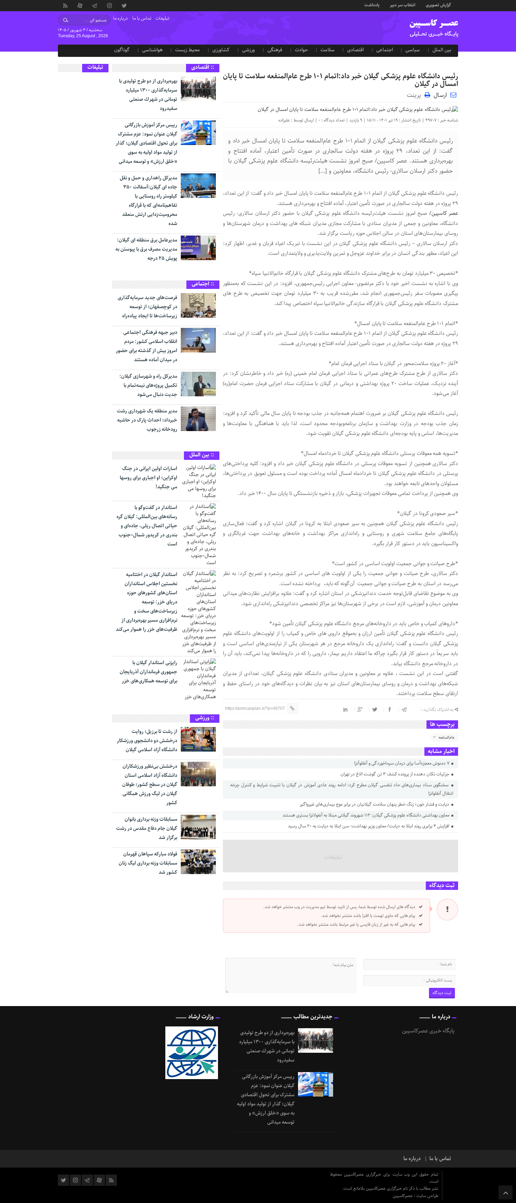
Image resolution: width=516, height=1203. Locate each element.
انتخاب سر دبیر (402, 4)
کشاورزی (221, 50)
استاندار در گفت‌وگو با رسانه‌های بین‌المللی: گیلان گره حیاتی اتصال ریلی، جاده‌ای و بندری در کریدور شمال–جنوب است (147, 525)
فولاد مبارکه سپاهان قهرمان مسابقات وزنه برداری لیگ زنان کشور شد (148, 863)
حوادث (301, 50)
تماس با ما (141, 18)
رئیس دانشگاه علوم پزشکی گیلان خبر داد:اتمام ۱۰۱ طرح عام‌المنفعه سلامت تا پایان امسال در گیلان (340, 80)
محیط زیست (187, 50)
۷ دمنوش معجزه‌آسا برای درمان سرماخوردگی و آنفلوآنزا (402, 763)
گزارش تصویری (438, 4)
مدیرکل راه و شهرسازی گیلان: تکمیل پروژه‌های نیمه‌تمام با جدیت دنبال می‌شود (148, 385)
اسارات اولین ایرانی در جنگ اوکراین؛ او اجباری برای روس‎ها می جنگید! (148, 477)
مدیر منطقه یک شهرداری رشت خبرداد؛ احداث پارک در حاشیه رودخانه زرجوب (147, 420)
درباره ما (120, 18)
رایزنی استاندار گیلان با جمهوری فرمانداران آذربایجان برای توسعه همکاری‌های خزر (148, 672)
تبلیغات (162, 18)
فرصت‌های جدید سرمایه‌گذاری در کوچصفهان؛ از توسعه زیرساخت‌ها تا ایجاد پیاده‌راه (147, 306)
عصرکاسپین (403, 1195)
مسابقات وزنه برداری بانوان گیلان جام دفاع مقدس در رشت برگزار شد (146, 828)
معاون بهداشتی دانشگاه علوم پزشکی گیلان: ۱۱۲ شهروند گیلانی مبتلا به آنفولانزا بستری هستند (366, 815)
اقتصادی (355, 50)
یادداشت (371, 4)
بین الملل (441, 50)
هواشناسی (152, 50)
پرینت (415, 95)
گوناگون (122, 50)
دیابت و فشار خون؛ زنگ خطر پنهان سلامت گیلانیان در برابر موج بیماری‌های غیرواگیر (375, 804)
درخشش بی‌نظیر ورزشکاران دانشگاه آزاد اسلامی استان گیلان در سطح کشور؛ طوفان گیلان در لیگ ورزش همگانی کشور (149, 784)
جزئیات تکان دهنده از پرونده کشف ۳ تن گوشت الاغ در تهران (395, 774)
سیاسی (412, 50)
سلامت (327, 50)
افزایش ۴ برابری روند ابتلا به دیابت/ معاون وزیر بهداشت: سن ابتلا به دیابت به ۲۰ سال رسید (369, 826)
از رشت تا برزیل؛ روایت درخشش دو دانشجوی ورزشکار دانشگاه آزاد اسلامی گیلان (147, 740)
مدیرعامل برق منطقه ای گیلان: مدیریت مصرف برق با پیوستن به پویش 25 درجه (146, 249)
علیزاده (284, 120)
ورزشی (248, 50)
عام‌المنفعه (446, 737)
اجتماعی (384, 50)
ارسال (440, 95)
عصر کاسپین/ (443, 213)
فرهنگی (274, 50)
